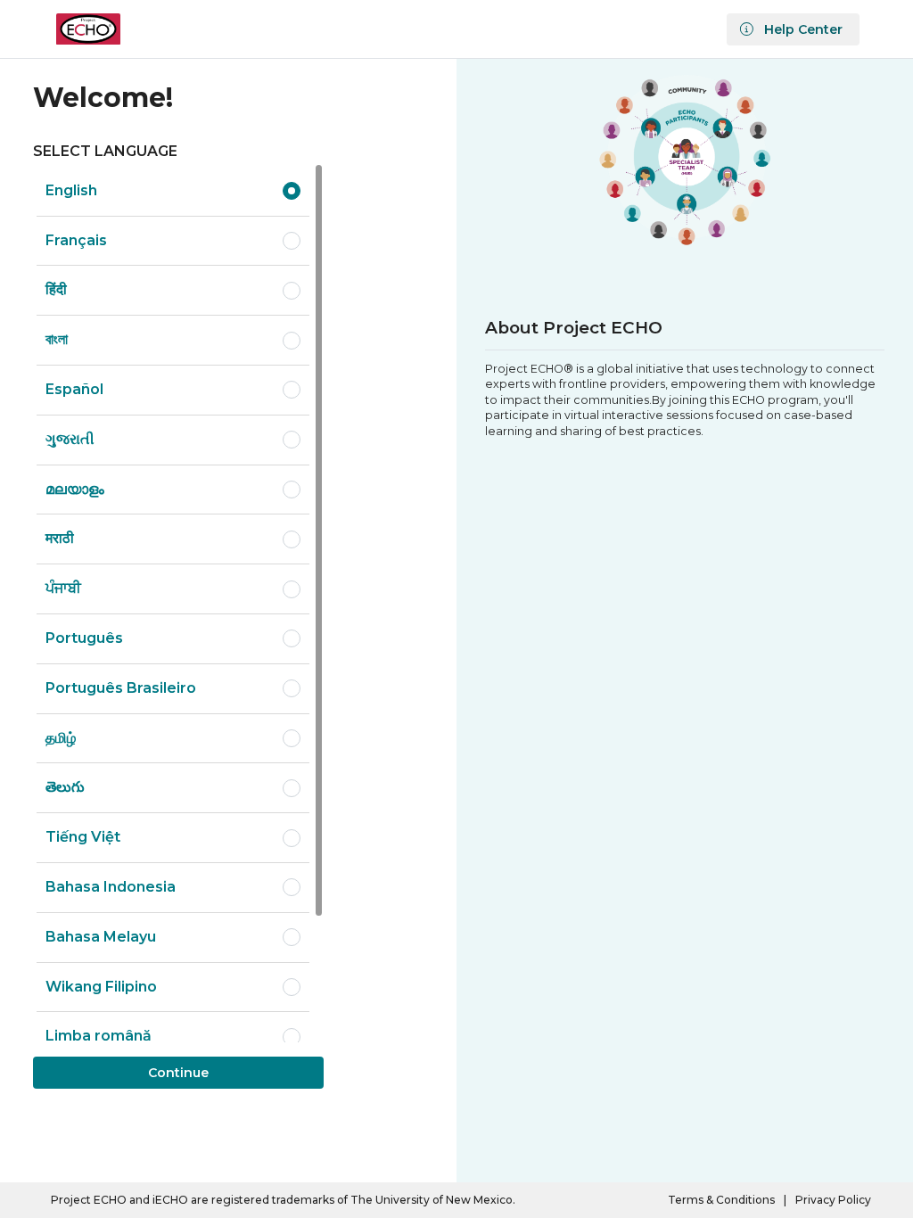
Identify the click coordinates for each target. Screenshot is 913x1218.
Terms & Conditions (721, 1200)
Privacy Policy (833, 1200)
